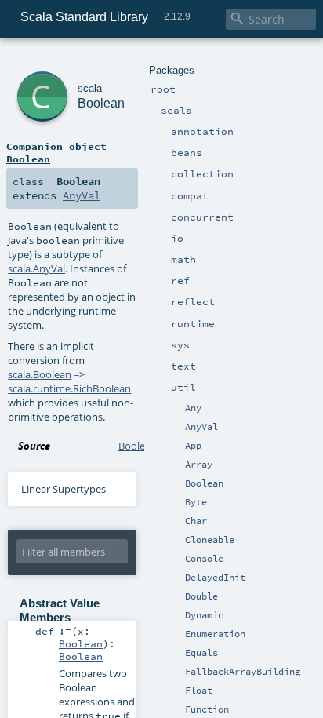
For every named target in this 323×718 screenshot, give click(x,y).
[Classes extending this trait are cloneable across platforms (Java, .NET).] (178, 540)
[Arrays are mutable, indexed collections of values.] (178, 465)
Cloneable (209, 539)
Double (201, 596)
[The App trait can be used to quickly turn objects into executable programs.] (178, 446)
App (193, 445)
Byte (196, 502)
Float (198, 690)
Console (204, 558)
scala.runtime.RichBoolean (69, 388)
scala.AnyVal (36, 268)
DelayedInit (215, 577)
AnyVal (201, 426)
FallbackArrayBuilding (242, 671)
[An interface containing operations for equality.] (178, 653)
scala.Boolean (39, 374)
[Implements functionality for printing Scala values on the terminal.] (178, 559)
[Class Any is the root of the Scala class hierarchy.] (178, 409)
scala (90, 88)
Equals (201, 652)
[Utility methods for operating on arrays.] (165, 465)
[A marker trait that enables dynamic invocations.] (178, 616)
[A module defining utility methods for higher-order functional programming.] (178, 710)
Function (207, 709)
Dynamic (204, 615)
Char (196, 521)
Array (198, 464)
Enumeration (215, 634)
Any (193, 408)
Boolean (204, 483)
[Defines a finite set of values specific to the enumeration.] (178, 635)
